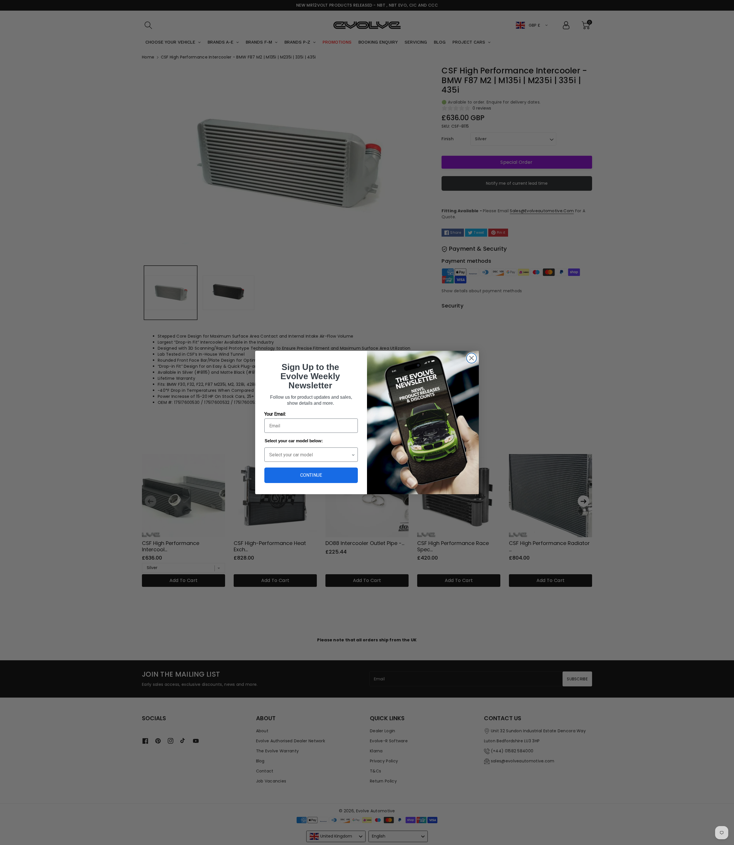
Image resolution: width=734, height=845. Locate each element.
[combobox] (310, 455)
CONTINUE (311, 475)
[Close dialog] (471, 358)
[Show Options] (353, 455)
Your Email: (275, 414)
